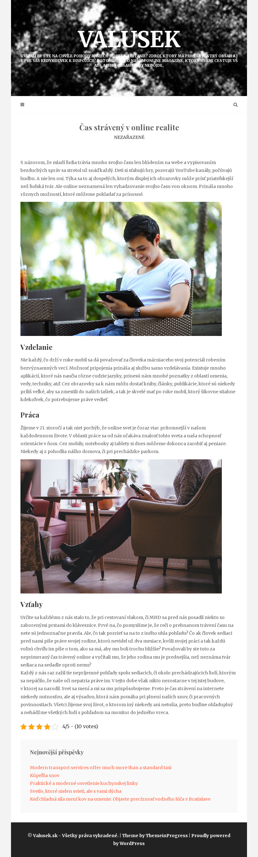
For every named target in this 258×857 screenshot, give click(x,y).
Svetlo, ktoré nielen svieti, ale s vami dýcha (75, 791)
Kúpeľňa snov (44, 775)
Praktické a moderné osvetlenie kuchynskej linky (84, 783)
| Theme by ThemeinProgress (154, 835)
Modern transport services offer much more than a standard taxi (100, 767)
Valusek (129, 47)
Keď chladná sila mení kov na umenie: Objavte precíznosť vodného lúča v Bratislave (120, 799)
